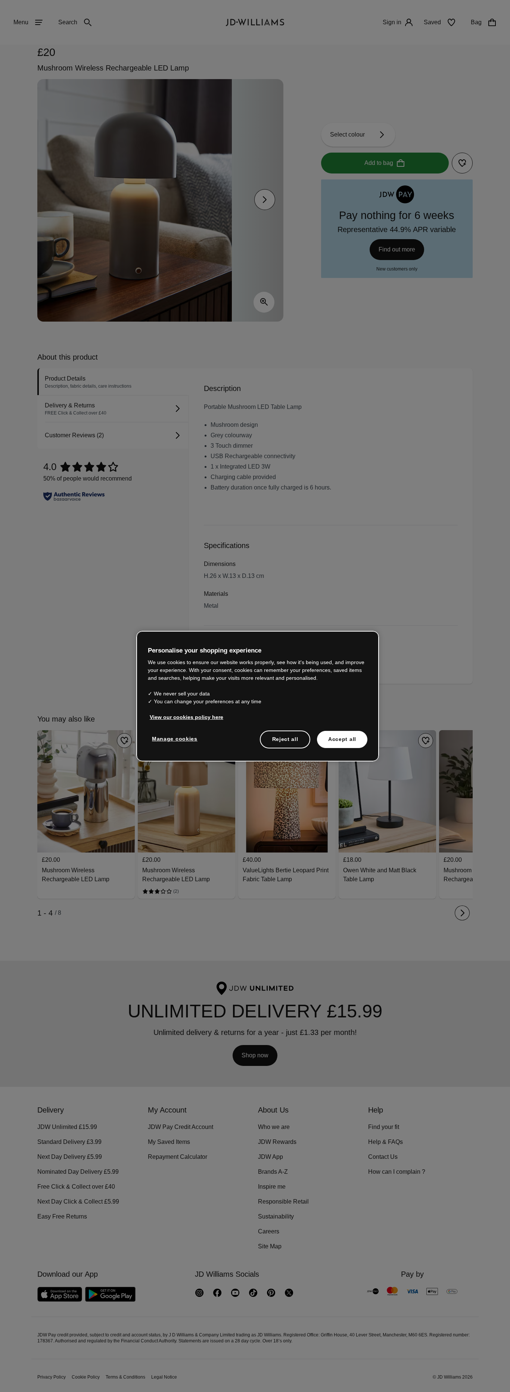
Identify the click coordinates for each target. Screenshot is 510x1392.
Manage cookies (175, 742)
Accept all (342, 743)
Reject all (285, 743)
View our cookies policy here (187, 721)
